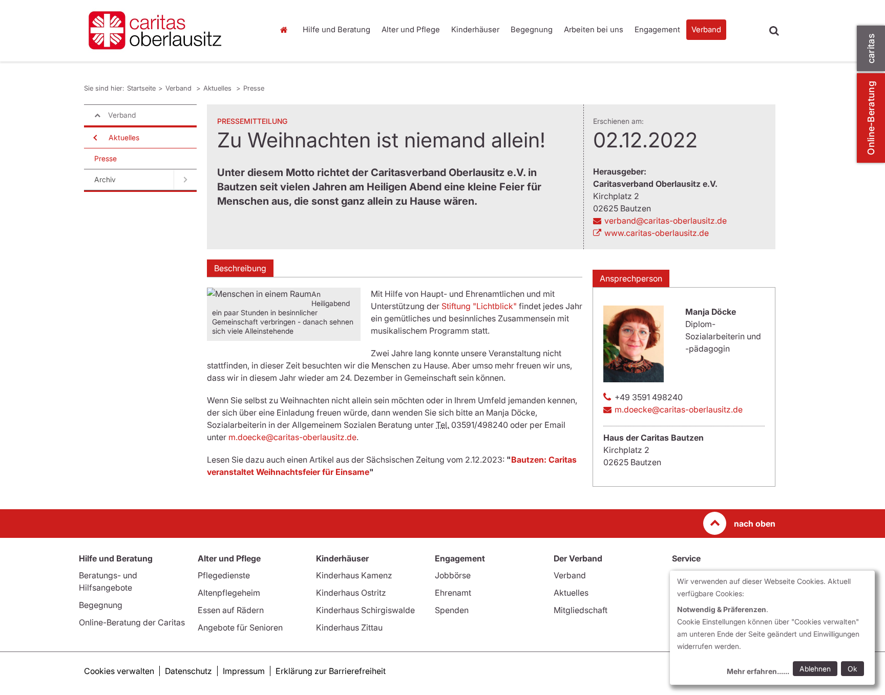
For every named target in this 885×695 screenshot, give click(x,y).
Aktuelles (218, 88)
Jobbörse (453, 575)
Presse (253, 88)
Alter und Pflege (411, 29)
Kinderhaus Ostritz (351, 593)
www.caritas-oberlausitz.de (656, 233)
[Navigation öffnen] (94, 137)
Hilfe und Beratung (336, 29)
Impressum (244, 671)
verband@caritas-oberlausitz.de (665, 220)
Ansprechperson (631, 278)
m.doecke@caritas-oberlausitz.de (292, 437)
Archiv (105, 179)
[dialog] (772, 628)
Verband (706, 29)
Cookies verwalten (119, 671)
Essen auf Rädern (231, 610)
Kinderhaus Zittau (349, 627)
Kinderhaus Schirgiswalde (365, 610)
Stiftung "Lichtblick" (479, 306)
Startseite (286, 30)
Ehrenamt (453, 593)
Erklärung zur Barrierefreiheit (331, 671)
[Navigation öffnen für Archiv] (185, 179)
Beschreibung (240, 268)
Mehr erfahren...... (758, 671)
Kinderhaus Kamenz (354, 575)
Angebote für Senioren (240, 627)
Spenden (452, 610)
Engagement (657, 29)
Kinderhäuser (475, 29)
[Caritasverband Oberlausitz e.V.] (171, 31)
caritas (871, 48)
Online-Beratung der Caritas (132, 622)
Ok (852, 668)
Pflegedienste (224, 575)
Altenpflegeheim (229, 593)
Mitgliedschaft (580, 610)
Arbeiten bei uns (593, 29)
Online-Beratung (871, 118)
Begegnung (532, 29)
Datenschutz (188, 671)
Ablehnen (815, 668)
